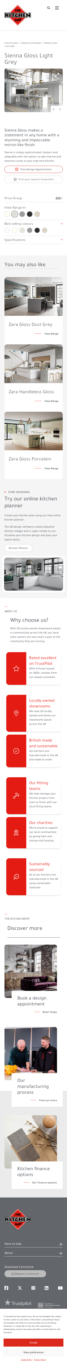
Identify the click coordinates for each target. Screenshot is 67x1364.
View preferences (33, 1352)
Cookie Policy (26, 1359)
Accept (33, 1342)
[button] (33, 1244)
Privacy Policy (40, 1359)
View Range (51, 334)
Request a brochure (27, 1274)
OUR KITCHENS (11, 43)
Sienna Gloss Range (31, 43)
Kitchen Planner (18, 548)
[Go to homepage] (17, 15)
